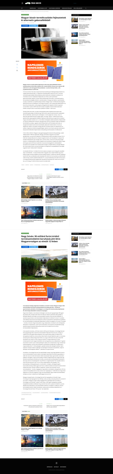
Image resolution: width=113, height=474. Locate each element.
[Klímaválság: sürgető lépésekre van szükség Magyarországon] (32, 192)
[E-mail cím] (17, 70)
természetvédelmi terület (26, 394)
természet (52, 164)
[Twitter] (17, 67)
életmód (27, 164)
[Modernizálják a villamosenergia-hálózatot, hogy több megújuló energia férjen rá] (56, 212)
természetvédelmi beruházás (54, 392)
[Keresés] (85, 8)
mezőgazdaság (37, 164)
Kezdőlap (22, 11)
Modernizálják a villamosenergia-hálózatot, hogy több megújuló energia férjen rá (55, 221)
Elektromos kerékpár (54, 8)
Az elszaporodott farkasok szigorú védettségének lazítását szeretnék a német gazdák (55, 177)
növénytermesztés (45, 164)
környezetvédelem (36, 392)
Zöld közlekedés (78, 8)
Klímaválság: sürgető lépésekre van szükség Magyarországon (31, 200)
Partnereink (63, 466)
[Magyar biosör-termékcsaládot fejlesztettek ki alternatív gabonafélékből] (44, 43)
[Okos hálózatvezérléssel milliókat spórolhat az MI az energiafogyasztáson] (32, 212)
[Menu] (22, 8)
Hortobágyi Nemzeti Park (26, 392)
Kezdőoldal (33, 8)
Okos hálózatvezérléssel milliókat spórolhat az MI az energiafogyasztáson (32, 221)
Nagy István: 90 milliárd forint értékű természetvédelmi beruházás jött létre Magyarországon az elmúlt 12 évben (34, 177)
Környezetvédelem (67, 8)
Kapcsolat (56, 466)
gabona (31, 164)
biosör (23, 164)
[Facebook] (17, 64)
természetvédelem (44, 392)
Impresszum (49, 466)
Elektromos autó (42, 8)
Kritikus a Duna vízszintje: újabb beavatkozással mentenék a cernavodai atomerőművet (54, 201)
